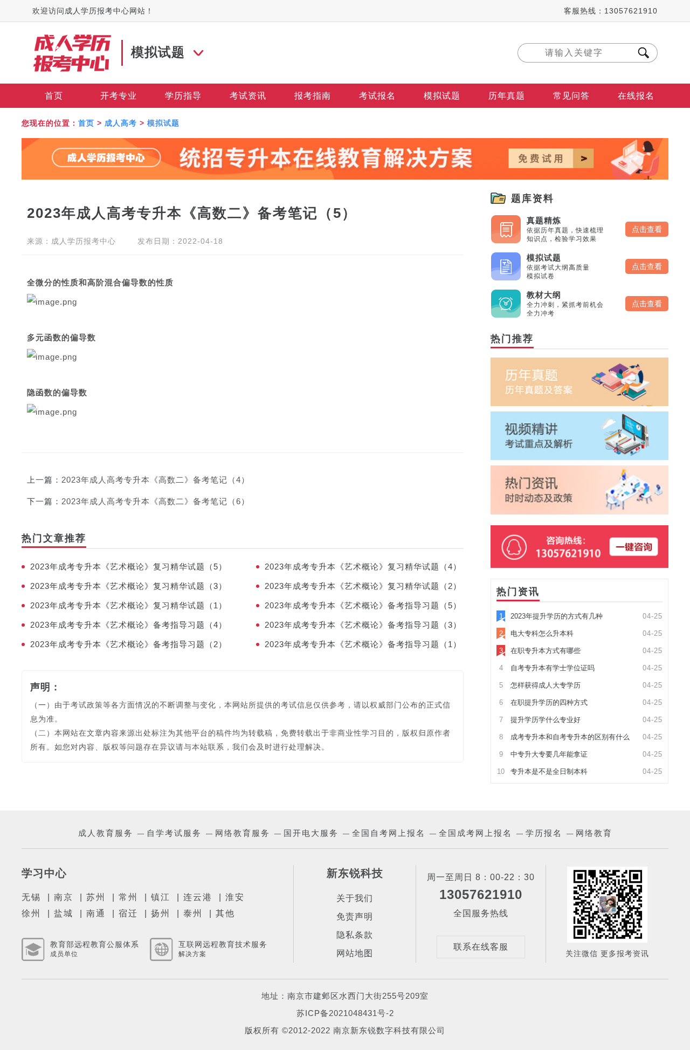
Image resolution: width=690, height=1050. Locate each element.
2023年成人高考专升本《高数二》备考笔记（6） (155, 501)
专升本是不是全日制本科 (542, 771)
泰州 (193, 913)
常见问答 (571, 95)
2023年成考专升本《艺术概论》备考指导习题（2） (128, 644)
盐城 (63, 913)
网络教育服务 (242, 833)
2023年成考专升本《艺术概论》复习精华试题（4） (363, 566)
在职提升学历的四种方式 (543, 702)
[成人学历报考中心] (72, 39)
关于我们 (354, 898)
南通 (96, 913)
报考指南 (312, 95)
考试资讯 (248, 95)
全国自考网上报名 (388, 833)
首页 (54, 95)
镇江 (160, 897)
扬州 (160, 913)
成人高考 (121, 123)
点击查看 (647, 229)
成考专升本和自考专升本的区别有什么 (564, 737)
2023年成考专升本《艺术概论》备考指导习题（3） (363, 624)
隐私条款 (354, 934)
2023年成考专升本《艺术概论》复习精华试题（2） (363, 586)
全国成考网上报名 (475, 833)
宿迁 (128, 913)
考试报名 (377, 95)
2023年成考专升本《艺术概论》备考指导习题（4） (128, 624)
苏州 (96, 897)
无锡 (31, 897)
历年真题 (506, 95)
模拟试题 (442, 95)
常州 (128, 897)
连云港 (197, 897)
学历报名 (544, 833)
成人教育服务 (105, 833)
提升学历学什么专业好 (540, 720)
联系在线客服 (480, 946)
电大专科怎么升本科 (536, 633)
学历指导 (183, 95)
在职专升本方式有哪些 (540, 651)
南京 (63, 897)
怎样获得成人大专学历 (540, 685)
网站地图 (354, 953)
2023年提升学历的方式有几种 (551, 616)
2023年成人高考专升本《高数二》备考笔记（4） (155, 479)
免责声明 (354, 916)
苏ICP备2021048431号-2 (345, 1013)
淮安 (235, 897)
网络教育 (594, 833)
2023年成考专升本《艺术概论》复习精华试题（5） (128, 566)
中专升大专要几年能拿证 (543, 754)
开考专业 (118, 95)
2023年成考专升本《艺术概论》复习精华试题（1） (128, 605)
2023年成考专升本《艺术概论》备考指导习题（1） (363, 644)
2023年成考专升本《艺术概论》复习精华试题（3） (128, 586)
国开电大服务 (311, 833)
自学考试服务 (174, 833)
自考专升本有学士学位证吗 (547, 668)
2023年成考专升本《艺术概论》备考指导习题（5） (363, 605)
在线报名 (636, 95)
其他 (225, 913)
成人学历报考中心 (83, 241)
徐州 (31, 913)
